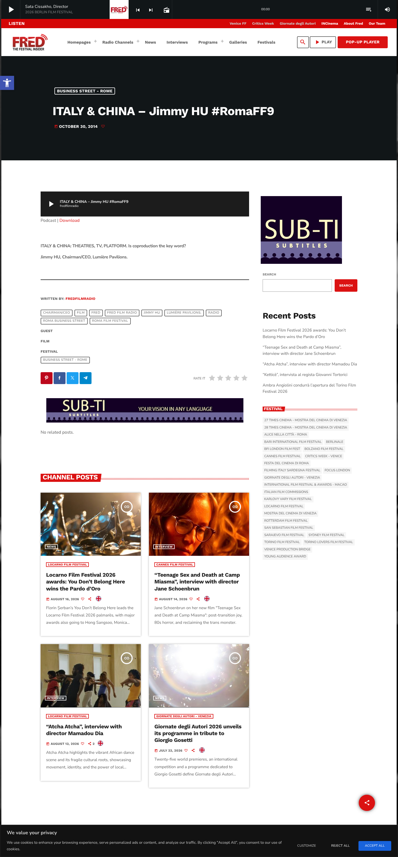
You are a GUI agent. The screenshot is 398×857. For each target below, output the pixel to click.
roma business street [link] (64, 321)
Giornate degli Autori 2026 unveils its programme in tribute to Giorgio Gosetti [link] (197, 733)
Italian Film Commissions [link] (286, 492)
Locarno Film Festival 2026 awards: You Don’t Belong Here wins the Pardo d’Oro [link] (85, 582)
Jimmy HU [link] (152, 313)
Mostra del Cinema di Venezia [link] (290, 513)
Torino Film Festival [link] (282, 542)
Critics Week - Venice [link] (323, 456)
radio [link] (213, 313)
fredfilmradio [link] (80, 299)
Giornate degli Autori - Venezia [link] (183, 716)
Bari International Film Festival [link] (293, 442)
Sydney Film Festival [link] (326, 535)
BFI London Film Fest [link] (282, 449)
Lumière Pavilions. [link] (184, 313)
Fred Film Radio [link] (122, 313)
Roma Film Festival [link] (110, 321)
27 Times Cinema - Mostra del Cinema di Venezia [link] (305, 420)
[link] (7, 83)
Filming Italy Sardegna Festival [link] (292, 470)
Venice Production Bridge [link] (287, 549)
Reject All (340, 846)
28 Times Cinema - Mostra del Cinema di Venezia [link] (305, 428)
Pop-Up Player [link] (363, 42)
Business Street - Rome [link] (85, 91)
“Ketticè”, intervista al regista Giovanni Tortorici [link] (305, 375)
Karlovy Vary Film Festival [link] (288, 499)
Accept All (375, 846)
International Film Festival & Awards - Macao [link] (305, 485)
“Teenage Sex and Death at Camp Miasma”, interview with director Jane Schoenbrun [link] (197, 582)
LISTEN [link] (17, 23)
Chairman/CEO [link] (56, 313)
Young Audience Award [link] (285, 556)
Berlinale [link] (334, 442)
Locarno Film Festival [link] (67, 564)
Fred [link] (96, 313)
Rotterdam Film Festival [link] (286, 521)
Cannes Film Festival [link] (174, 564)
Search (269, 274)
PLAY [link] (323, 42)
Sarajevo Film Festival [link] (284, 535)
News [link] (51, 546)
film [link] (81, 313)
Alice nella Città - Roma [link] (285, 435)
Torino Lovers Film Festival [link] (328, 542)
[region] (199, 841)
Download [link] (70, 220)
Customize (306, 846)
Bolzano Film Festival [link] (323, 449)
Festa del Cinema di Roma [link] (286, 463)
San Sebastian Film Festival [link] (288, 528)
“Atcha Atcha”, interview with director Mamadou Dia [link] (84, 729)
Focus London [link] (337, 470)
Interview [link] (164, 546)
